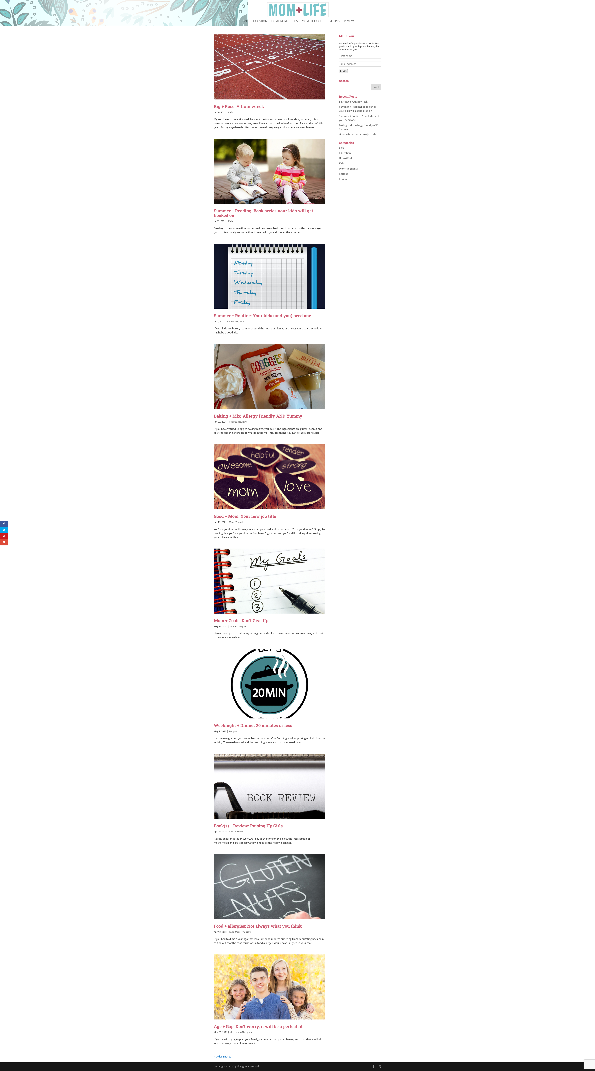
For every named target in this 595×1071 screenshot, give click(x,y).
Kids (295, 21)
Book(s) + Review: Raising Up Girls (248, 825)
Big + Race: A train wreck (239, 106)
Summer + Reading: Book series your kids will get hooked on (263, 213)
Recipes (334, 21)
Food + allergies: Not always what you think (258, 926)
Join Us (343, 71)
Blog (341, 147)
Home (243, 21)
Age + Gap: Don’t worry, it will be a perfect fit (258, 1026)
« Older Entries (222, 1056)
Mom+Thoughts (313, 21)
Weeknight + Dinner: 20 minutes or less (253, 725)
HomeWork (279, 21)
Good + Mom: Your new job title (245, 516)
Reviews (349, 21)
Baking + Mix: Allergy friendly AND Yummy (258, 416)
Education (259, 21)
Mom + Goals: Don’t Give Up (241, 620)
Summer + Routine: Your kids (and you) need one (262, 315)
